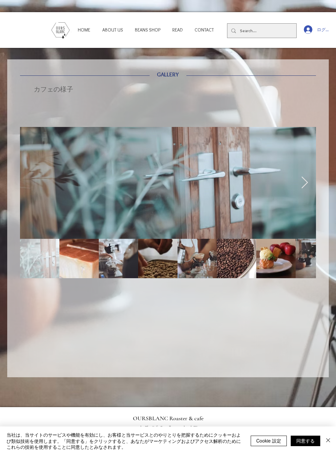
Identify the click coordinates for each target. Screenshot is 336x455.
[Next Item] (304, 182)
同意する (305, 440)
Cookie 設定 (268, 440)
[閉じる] (328, 441)
